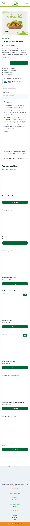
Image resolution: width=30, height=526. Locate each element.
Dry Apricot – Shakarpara (8, 361)
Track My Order (15, 517)
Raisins (6, 88)
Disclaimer (15, 506)
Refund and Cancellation (15, 504)
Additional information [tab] (8, 95)
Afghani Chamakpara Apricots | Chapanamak (13, 402)
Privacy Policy (15, 500)
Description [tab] (6, 92)
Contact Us (15, 515)
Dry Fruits (6, 38)
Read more (15, 202)
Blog (15, 519)
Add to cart (19, 63)
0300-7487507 (15, 491)
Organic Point (8, 105)
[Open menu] (27, 3)
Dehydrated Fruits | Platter (8, 195)
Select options (15, 284)
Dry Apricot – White (7, 320)
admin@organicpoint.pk (15, 493)
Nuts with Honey (6, 236)
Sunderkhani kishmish (12, 88)
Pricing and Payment (15, 502)
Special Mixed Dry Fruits (8, 443)
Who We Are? (15, 513)
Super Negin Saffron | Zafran (9, 277)
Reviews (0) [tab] (6, 98)
